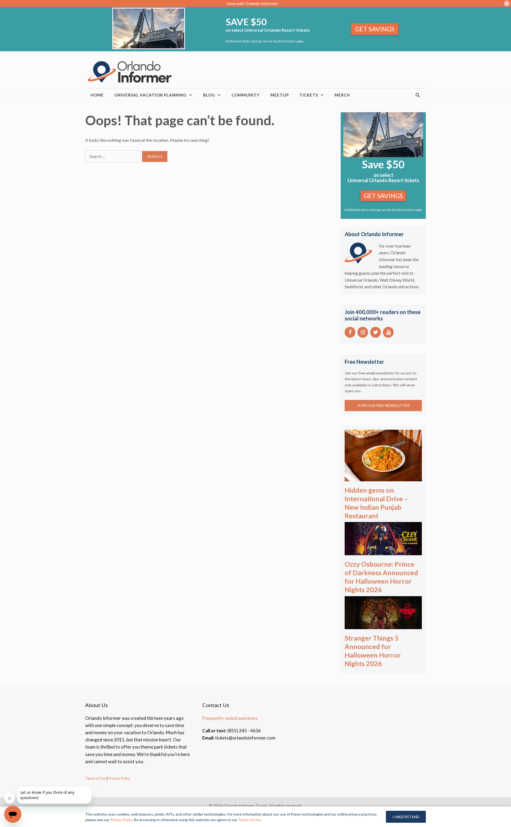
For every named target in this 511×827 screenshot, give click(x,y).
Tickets (308, 95)
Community (246, 95)
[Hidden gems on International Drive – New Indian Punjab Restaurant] (383, 478)
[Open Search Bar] (418, 95)
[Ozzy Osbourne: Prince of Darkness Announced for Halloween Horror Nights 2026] (383, 551)
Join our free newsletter (383, 405)
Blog (209, 95)
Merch (342, 95)
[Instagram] (362, 332)
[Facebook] (350, 332)
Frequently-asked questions (230, 718)
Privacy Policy (119, 778)
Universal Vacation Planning (150, 95)
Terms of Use (95, 778)
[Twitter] (375, 332)
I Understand (405, 817)
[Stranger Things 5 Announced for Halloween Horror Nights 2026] (383, 625)
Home (97, 95)
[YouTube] (388, 332)
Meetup (279, 95)
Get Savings (374, 29)
